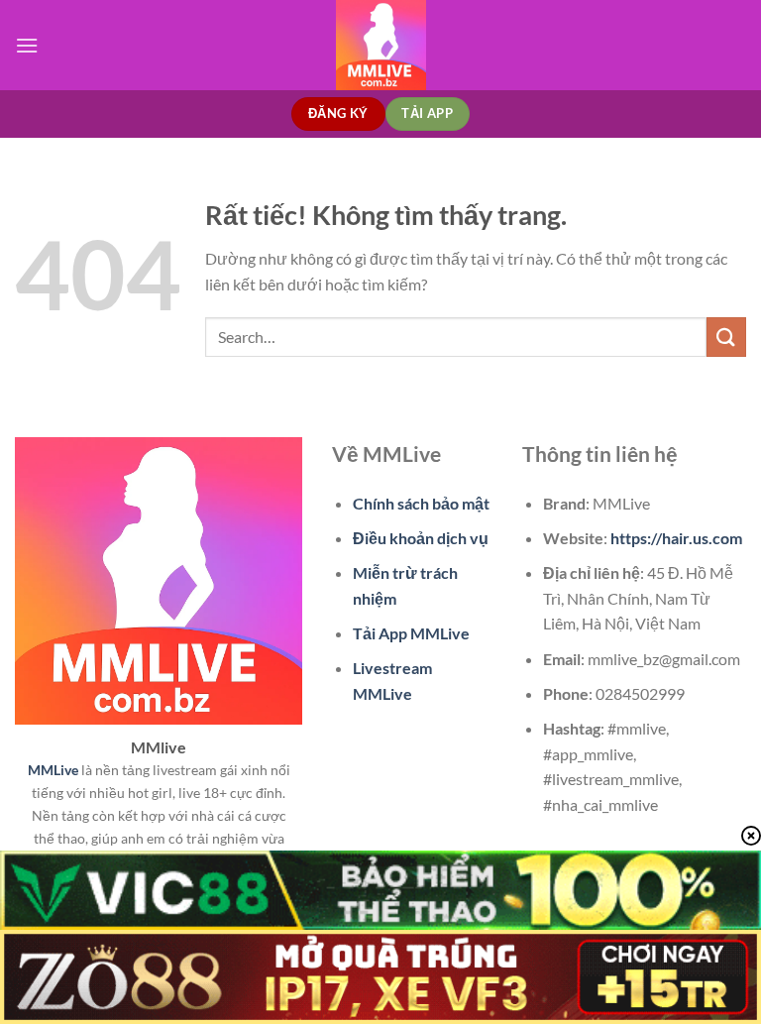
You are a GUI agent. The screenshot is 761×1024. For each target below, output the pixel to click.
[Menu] (27, 45)
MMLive (53, 769)
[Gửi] (726, 336)
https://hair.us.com (676, 537)
